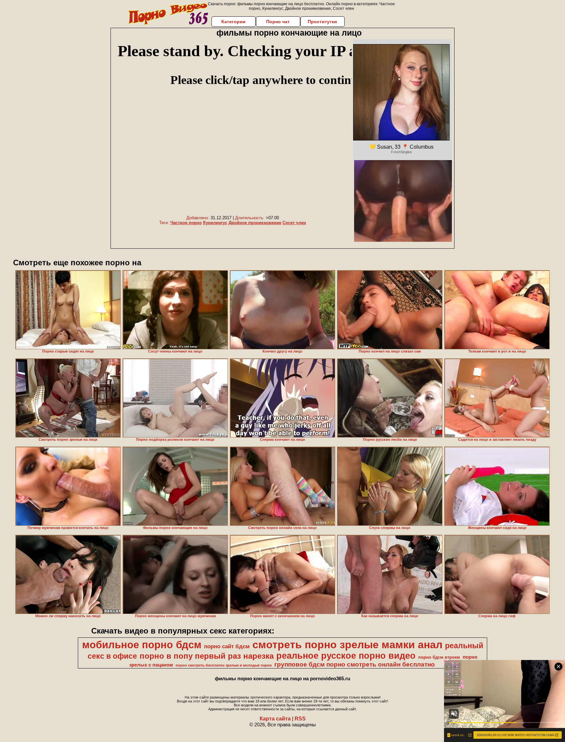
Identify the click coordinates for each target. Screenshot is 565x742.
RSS (300, 718)
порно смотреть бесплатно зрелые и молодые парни (224, 665)
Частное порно (186, 222)
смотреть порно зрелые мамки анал (347, 645)
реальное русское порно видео (346, 656)
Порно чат (278, 21)
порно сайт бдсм (227, 646)
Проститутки (322, 21)
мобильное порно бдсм (141, 644)
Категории (233, 21)
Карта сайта (275, 718)
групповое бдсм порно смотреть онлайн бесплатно (354, 664)
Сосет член (294, 222)
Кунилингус (215, 222)
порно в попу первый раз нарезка (207, 655)
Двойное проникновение (255, 222)
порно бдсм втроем (439, 657)
